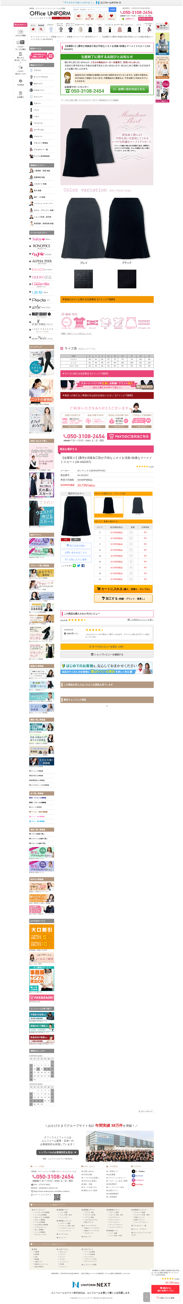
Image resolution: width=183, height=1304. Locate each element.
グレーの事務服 (36, 807)
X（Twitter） (141, 1171)
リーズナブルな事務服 (42, 1212)
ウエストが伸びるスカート (40, 527)
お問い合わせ (146, 19)
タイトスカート (114, 1222)
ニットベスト (64, 1217)
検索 (111, 9)
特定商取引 (112, 1184)
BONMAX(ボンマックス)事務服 (108, 100)
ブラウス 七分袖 (89, 1215)
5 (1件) (151, 467)
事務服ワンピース (139, 1210)
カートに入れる (125, 588)
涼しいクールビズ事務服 (39, 713)
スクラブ (62, 1254)
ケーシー (62, 1257)
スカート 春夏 (114, 1212)
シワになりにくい (41, 1227)
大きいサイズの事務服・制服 (40, 470)
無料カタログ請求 (90, 1190)
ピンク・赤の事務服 (38, 816)
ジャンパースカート (141, 1222)
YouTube (139, 1184)
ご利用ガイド (113, 1171)
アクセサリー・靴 (139, 1226)
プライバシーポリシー (117, 1178)
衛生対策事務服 (36, 732)
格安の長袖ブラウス (37, 872)
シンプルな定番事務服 (38, 612)
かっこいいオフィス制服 (39, 601)
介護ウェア (38, 1262)
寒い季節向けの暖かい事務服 (40, 903)
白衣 (36, 1257)
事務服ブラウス (89, 1210)
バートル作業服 (89, 1252)
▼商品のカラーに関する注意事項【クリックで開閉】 (89, 299)
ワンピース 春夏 (139, 1212)
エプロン (62, 1259)
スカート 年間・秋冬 (116, 1215)
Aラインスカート (115, 1220)
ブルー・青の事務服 (38, 821)
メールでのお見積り (91, 1178)
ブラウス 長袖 (89, 1217)
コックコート (64, 1262)
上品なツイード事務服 (38, 624)
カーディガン (63, 1234)
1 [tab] (107, 706)
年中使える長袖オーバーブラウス (42, 914)
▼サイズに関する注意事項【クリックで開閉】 (85, 373)
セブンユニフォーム (90, 1261)
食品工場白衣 (39, 1267)
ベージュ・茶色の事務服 (39, 812)
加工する (125, 598)
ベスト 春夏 (63, 1212)
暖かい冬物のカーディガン (40, 892)
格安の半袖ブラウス (37, 557)
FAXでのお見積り (90, 1181)
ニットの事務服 (40, 1232)
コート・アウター (139, 1229)
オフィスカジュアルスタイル (40, 433)
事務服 (37, 1259)
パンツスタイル (36, 376)
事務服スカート (114, 1210)
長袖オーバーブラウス (91, 1231)
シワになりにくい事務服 (39, 755)
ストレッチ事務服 (37, 771)
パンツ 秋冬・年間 (115, 1236)
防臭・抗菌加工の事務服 (39, 743)
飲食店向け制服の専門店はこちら (42, 1044)
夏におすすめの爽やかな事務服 (41, 701)
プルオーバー (88, 1233)
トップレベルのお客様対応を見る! (56, 1152)
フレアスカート (114, 1217)
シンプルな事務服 (41, 1215)
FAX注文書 (87, 1175)
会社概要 (111, 1175)
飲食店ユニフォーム (41, 1264)
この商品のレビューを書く (142, 620)
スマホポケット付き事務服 (40, 785)
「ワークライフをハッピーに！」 (78, 2)
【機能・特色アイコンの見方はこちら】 (76, 334)
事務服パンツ (113, 1231)
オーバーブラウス (90, 1226)
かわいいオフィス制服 (38, 589)
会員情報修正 (113, 1194)
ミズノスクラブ (89, 1256)
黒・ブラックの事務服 (38, 802)
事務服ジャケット (65, 1221)
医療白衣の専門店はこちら (40, 1032)
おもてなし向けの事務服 (39, 578)
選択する (165, 1289)
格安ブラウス (88, 1222)
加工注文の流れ (77, 545)
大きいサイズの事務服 (42, 1217)
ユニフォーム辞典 (90, 1265)
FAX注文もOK (35, 1002)
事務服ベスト (63, 1210)
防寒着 (37, 1254)
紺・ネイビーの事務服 (38, 798)
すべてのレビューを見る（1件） (108, 646)
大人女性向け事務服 (41, 1225)
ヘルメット (63, 1267)
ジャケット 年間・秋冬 (67, 1226)
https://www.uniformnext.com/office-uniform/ (52, 1191)
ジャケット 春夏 (65, 1223)
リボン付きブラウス (91, 1220)
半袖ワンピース (139, 1217)
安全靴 (62, 1264)
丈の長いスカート (37, 498)
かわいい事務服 (40, 1220)
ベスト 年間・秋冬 (66, 1215)
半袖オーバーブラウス (91, 1228)
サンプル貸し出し (37, 992)
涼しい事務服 (39, 1230)
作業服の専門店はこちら (39, 1021)
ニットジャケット (65, 1231)
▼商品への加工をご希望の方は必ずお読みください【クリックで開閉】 (98, 395)
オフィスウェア (39, 1210)
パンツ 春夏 (113, 1233)
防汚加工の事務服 (37, 775)
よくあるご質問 (36, 964)
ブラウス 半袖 (89, 1212)
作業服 (37, 1252)
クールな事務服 (40, 1222)
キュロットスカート (116, 1227)
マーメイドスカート (85, 100)
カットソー (63, 1238)
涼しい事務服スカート (38, 690)
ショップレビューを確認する (108, 654)
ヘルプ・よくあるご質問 (117, 1181)
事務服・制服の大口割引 (39, 950)
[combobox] (91, 9)
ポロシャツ (88, 1237)
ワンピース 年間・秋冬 (142, 1215)
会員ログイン (113, 1190)
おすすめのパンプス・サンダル (41, 641)
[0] (162, 32)
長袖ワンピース (139, 1220)
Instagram (140, 1180)
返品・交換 (87, 1184)
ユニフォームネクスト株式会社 (60, 1159)
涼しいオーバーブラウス (39, 678)
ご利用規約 (112, 1197)
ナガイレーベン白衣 (90, 1259)
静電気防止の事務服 (38, 780)
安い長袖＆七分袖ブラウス (40, 547)
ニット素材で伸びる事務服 (40, 404)
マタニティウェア (41, 1234)
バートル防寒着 (89, 1254)
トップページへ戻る (116, 1187)
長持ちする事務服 (37, 766)
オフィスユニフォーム (56, 1137)
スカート (95, 100)
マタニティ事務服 (37, 659)
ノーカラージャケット (67, 1228)
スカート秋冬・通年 (71, 100)
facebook (139, 1176)
